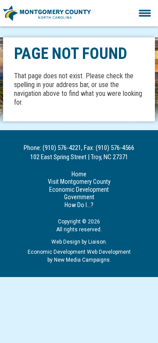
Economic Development (79, 189)
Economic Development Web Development (79, 252)
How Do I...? (79, 204)
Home (79, 174)
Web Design (65, 242)
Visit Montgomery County (79, 181)
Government (79, 197)
